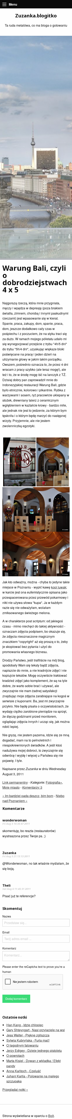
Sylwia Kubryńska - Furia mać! (27, 1040)
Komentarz (9, 948)
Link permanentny (15, 782)
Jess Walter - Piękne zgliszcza (27, 1035)
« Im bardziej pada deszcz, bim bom (27, 795)
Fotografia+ (54, 782)
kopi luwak (58, 587)
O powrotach (15, 1055)
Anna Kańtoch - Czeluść (23, 1071)
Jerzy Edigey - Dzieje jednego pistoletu (34, 1050)
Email (5, 932)
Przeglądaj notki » (15, 1089)
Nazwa (6, 916)
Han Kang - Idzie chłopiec (24, 1025)
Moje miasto (11, 787)
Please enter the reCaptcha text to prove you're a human (33, 969)
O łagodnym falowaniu (22, 1045)
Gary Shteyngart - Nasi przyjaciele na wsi (35, 1030)
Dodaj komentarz (16, 998)
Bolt (51, 1115)
